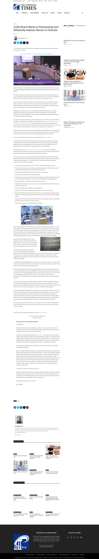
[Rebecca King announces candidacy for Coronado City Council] (21, 507)
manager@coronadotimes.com (46, 546)
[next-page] (16, 477)
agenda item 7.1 (39, 335)
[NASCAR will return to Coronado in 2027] (21, 449)
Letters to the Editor (17, 495)
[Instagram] (17, 434)
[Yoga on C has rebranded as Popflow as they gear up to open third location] (53, 449)
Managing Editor (21, 38)
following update (43, 312)
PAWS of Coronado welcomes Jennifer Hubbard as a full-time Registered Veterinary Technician (52, 498)
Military (15, 470)
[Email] (24, 42)
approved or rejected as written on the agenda (35, 149)
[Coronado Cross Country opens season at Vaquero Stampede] (53, 465)
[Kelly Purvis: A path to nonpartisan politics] (37, 490)
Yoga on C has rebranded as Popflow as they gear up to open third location (52, 457)
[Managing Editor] (16, 38)
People (47, 495)
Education (15, 23)
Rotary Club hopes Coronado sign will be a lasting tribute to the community (36, 473)
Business (65, 86)
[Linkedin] (21, 42)
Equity (18, 401)
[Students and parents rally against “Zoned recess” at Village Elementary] (37, 449)
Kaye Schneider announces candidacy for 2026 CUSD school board (20, 498)
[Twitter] (18, 42)
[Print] (27, 42)
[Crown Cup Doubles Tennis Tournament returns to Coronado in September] (37, 507)
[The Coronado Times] (25, 7)
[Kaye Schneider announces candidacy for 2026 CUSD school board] (21, 490)
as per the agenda (47, 137)
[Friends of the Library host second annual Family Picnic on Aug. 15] (53, 507)
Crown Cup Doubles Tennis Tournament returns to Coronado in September (37, 515)
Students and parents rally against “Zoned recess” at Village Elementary (36, 457)
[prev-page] (14, 477)
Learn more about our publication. (46, 542)
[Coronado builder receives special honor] (21, 465)
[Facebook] (15, 42)
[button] (82, 12)
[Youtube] (81, 537)
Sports (47, 470)
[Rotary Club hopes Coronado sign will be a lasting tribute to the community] (37, 465)
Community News (33, 470)
